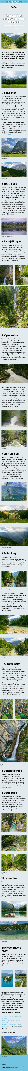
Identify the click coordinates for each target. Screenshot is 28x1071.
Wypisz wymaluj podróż (14, 1)
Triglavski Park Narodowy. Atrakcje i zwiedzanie (14, 19)
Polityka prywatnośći (5, 1066)
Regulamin (3, 1064)
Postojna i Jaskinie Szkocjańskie (11, 1024)
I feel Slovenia (6, 1027)
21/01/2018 (23, 25)
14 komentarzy (15, 28)
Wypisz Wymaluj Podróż (12, 25)
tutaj (9, 134)
